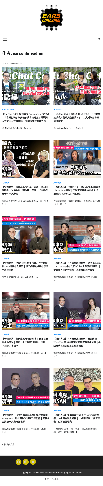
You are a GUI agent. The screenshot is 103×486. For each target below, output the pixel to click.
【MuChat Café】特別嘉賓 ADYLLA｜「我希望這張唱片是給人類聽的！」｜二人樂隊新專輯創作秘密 (77, 118)
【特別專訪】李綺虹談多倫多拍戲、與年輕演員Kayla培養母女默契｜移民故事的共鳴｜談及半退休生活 (25, 266)
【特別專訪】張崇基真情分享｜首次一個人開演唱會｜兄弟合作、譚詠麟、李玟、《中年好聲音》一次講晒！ (25, 190)
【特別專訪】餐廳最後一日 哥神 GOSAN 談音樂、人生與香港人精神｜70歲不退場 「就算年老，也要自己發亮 (77, 418)
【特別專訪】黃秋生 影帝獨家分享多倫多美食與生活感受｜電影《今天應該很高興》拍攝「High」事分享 (25, 342)
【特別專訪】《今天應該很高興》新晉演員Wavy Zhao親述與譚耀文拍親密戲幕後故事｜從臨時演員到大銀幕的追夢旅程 (77, 342)
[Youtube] (33, 461)
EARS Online (43, 472)
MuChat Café (8, 110)
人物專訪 (5, 183)
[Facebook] (18, 461)
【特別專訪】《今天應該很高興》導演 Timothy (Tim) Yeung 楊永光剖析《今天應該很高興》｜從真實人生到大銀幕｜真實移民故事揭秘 (77, 266)
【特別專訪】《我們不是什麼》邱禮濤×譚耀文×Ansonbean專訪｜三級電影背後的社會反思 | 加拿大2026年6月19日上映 (77, 190)
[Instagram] (25, 461)
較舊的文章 (9, 444)
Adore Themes (75, 472)
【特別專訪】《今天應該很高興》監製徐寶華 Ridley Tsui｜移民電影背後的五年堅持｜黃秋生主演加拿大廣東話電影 (25, 418)
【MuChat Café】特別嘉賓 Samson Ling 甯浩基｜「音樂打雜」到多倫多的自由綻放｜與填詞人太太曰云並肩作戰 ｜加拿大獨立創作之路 (25, 118)
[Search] (99, 39)
